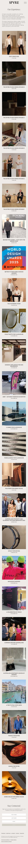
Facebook (3, 833)
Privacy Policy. (13, 839)
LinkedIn (13, 833)
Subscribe (22, 833)
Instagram (8, 833)
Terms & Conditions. (5, 839)
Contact (17, 833)
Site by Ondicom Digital (6, 841)
